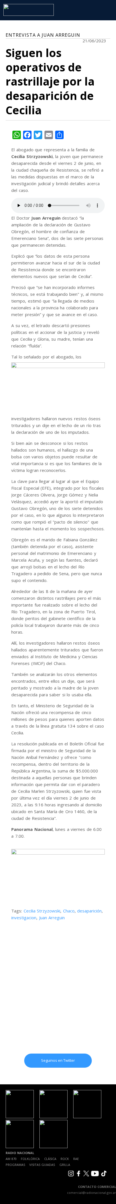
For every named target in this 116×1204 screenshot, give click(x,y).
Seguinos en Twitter (58, 1060)
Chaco (69, 911)
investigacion (23, 917)
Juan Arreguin (52, 917)
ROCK (65, 1159)
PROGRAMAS (15, 1165)
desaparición (89, 911)
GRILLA (64, 1165)
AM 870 (11, 1159)
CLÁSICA (50, 1159)
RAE (76, 1159)
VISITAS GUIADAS (42, 1165)
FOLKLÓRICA (30, 1159)
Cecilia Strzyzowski (42, 911)
